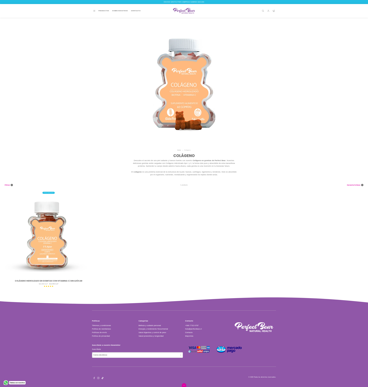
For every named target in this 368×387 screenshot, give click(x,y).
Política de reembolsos (101, 329)
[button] (94, 11)
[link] (268, 11)
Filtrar (7, 185)
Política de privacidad (101, 336)
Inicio (179, 150)
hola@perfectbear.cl (193, 329)
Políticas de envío (99, 332)
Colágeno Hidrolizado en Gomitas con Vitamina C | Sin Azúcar (48, 280)
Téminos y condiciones (101, 325)
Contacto (136, 11)
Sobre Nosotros (120, 11)
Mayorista (189, 336)
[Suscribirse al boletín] (181, 355)
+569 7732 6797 (192, 325)
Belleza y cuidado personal (150, 325)
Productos (104, 11)
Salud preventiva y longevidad (151, 336)
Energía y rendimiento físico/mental (153, 329)
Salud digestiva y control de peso (152, 332)
